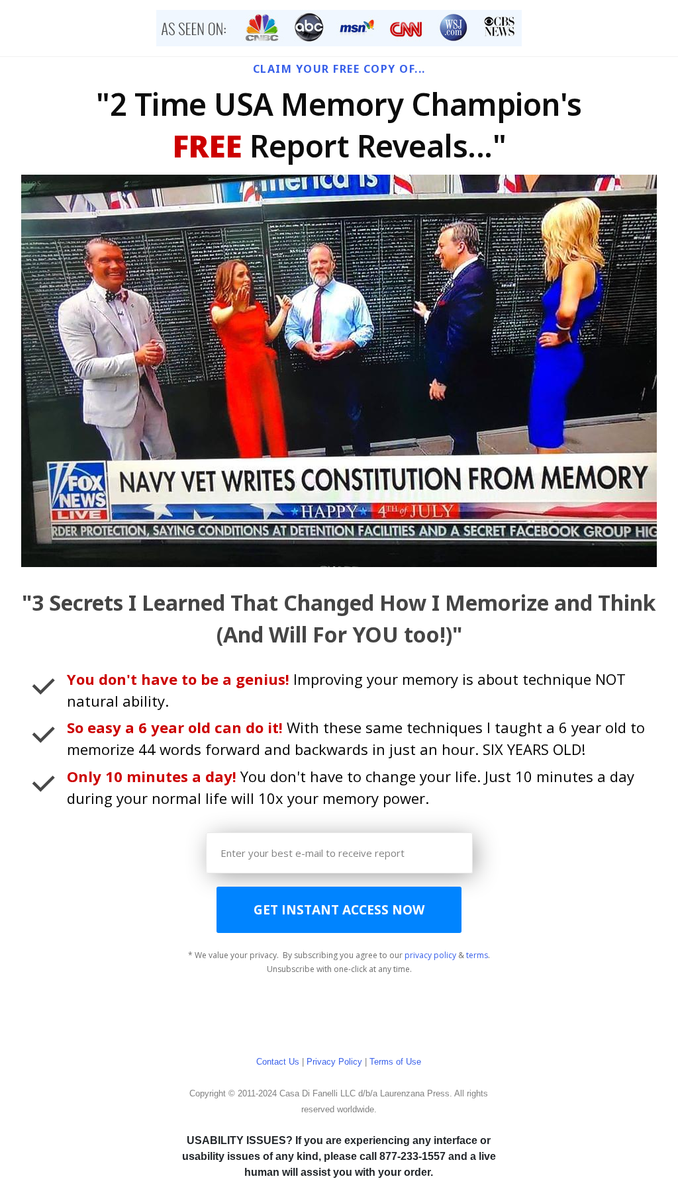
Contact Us (277, 1062)
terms (477, 955)
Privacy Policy (334, 1062)
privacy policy (430, 955)
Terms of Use (395, 1062)
